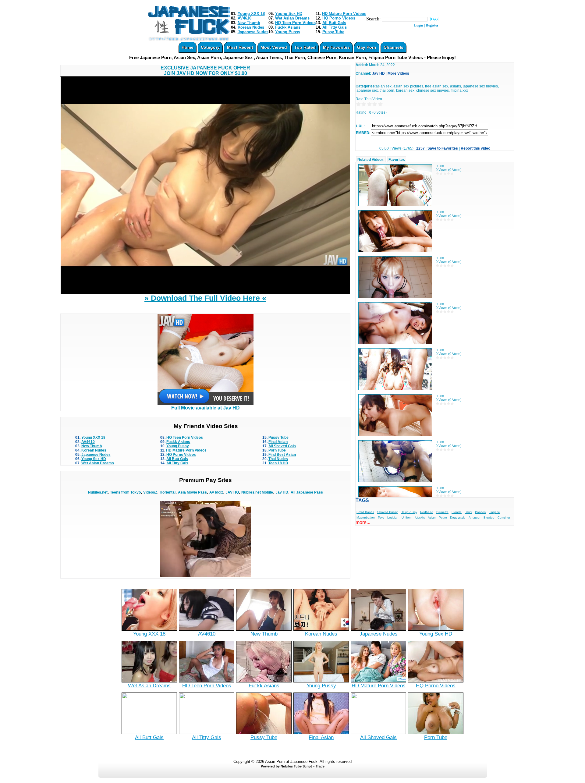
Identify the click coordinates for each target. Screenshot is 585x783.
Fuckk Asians (287, 27)
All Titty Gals (334, 27)
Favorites (396, 160)
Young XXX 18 (251, 13)
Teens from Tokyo (125, 492)
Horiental (168, 492)
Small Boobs (365, 512)
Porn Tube (277, 450)
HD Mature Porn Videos (344, 13)
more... (363, 522)
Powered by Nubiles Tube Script (286, 766)
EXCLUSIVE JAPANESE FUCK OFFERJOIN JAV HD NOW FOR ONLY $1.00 (205, 70)
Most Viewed (274, 47)
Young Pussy (287, 32)
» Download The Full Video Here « (205, 298)
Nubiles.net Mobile (257, 492)
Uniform (407, 517)
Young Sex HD (288, 13)
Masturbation (365, 517)
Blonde (457, 512)
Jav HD (281, 492)
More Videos (398, 73)
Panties (480, 512)
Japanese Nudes (253, 32)
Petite (443, 517)
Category (210, 47)
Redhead (426, 512)
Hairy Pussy (409, 512)
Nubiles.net (98, 492)
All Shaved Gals (282, 446)
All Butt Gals (334, 22)
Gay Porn (366, 47)
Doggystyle (458, 517)
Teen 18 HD (278, 463)
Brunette (442, 512)
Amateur (474, 517)
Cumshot (504, 517)
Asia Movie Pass (192, 492)
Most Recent (240, 47)
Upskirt (420, 517)
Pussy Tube (333, 32)
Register (432, 25)
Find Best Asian (282, 454)
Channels (393, 47)
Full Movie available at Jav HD (205, 407)
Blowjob (489, 517)
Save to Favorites (442, 148)
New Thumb (249, 22)
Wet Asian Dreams (292, 18)
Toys (381, 517)
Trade (320, 766)
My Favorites (336, 47)
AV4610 (244, 18)
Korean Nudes (251, 27)
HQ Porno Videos (338, 18)
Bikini (468, 512)
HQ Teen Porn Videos (295, 22)
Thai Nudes (278, 459)
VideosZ (150, 492)
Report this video (475, 148)
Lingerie (494, 512)
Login (418, 25)
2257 (420, 148)
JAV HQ (232, 492)
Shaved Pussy (387, 512)
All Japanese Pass (307, 492)
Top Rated (305, 47)
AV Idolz (216, 492)
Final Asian (278, 442)
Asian (432, 517)
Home (187, 47)
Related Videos (370, 160)
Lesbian (393, 517)
